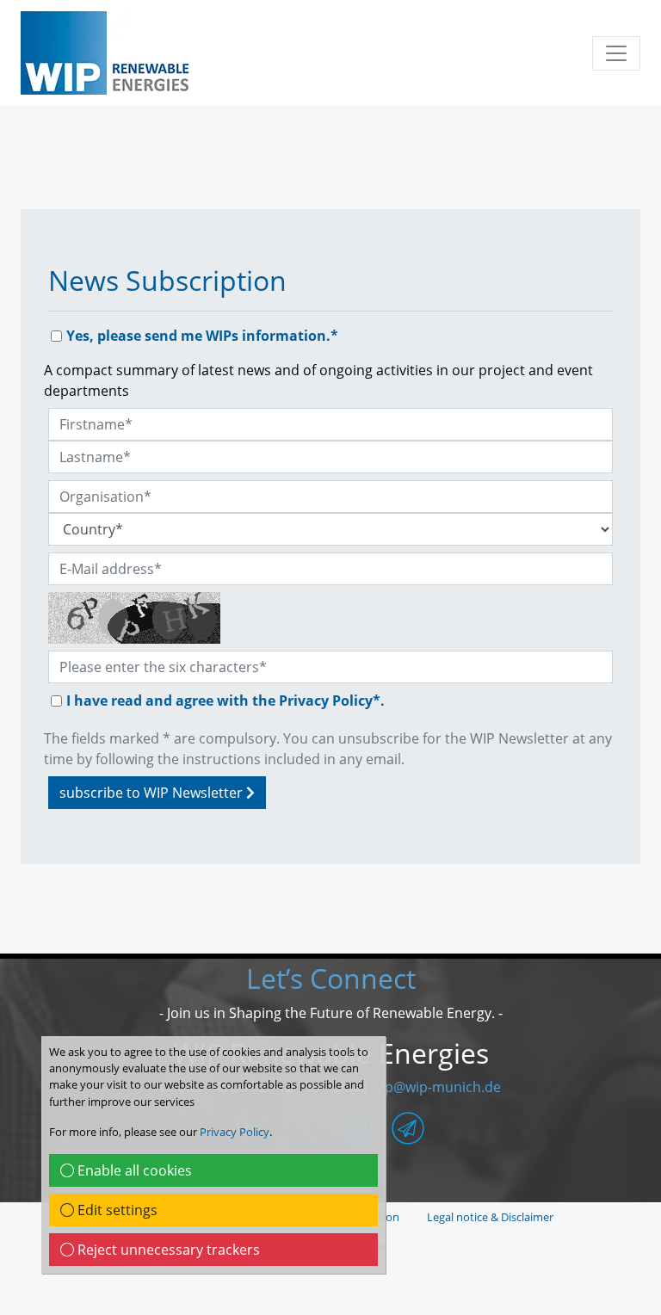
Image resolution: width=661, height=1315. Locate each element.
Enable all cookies (133, 1170)
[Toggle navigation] (616, 53)
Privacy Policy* (329, 700)
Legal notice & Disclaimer (490, 1217)
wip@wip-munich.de (436, 1086)
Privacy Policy (234, 1131)
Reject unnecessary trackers (167, 1249)
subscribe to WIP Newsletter (152, 792)
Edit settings (116, 1210)
